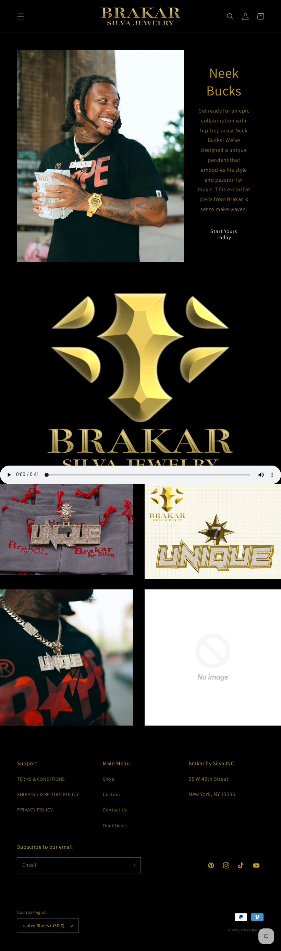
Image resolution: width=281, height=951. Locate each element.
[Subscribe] (132, 865)
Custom (111, 794)
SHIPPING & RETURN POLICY (48, 794)
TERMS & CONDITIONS (41, 779)
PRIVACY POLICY (35, 810)
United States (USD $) (43, 925)
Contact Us (115, 810)
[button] (20, 16)
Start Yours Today (223, 234)
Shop (108, 779)
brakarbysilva (252, 930)
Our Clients (115, 825)
